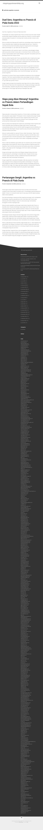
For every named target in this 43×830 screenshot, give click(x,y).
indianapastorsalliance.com (26, 647)
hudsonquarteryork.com (25, 756)
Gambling (21, 26)
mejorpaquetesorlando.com (26, 466)
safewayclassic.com (24, 368)
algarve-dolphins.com (24, 605)
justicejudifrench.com (24, 582)
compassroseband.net (25, 658)
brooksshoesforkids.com (25, 663)
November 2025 (24, 291)
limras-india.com (24, 342)
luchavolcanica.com (24, 628)
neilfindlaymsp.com (24, 638)
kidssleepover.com (24, 363)
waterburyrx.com (24, 643)
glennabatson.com (24, 545)
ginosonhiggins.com (24, 607)
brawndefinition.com (24, 548)
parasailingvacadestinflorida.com (27, 779)
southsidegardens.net (24, 746)
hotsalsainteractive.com (25, 349)
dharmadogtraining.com (25, 801)
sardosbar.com (23, 448)
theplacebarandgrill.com (25, 642)
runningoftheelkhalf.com (25, 696)
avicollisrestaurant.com (25, 640)
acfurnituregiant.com (24, 353)
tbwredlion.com (23, 765)
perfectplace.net (23, 501)
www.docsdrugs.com (24, 712)
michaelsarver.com (24, 477)
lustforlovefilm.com (24, 558)
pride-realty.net (23, 780)
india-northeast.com (24, 429)
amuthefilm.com (24, 557)
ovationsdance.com (24, 493)
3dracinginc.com (24, 533)
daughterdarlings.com (25, 347)
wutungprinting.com (24, 608)
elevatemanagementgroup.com (26, 787)
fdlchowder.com (24, 715)
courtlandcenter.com (24, 637)
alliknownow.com (24, 538)
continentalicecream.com (25, 550)
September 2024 (24, 318)
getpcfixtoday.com (24, 381)
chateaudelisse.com (24, 398)
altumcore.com (23, 660)
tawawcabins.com (24, 446)
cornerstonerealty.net (24, 740)
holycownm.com (24, 630)
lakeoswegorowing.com (25, 794)
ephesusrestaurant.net (25, 751)
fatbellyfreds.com (24, 754)
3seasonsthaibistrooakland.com (26, 502)
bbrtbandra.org (23, 382)
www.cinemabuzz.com (25, 735)
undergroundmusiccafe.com (26, 810)
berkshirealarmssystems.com (26, 451)
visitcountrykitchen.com (25, 603)
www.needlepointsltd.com (25, 716)
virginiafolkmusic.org (24, 492)
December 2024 (24, 312)
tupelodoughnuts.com (25, 462)
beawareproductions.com (25, 576)
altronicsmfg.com (24, 359)
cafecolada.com (24, 526)
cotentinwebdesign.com (25, 411)
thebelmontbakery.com (25, 367)
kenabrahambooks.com (25, 555)
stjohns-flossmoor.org (25, 622)
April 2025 (23, 303)
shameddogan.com (24, 672)
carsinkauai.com (24, 776)
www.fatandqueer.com (25, 705)
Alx (27, 822)
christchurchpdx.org (24, 553)
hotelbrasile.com (24, 403)
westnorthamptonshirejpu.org (26, 402)
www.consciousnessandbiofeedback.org (28, 741)
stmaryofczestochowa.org (25, 581)
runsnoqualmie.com (24, 711)
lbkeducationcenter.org (25, 498)
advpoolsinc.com (24, 645)
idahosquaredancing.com (25, 444)
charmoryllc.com (24, 532)
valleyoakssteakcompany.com (26, 648)
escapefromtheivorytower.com (26, 427)
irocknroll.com (23, 442)
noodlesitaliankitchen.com (25, 376)
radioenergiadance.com (25, 393)
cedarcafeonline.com (24, 352)
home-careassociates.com (25, 506)
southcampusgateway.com (26, 397)
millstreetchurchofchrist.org (26, 777)
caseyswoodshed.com (25, 650)
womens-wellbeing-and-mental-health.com (28, 491)
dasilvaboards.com (24, 543)
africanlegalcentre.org (24, 562)
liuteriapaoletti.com (24, 617)
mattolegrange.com (24, 600)
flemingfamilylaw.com (25, 791)
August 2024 (24, 320)
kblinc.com (23, 457)
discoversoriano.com (24, 527)
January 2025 (24, 310)
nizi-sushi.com (23, 592)
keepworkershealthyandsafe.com (27, 374)
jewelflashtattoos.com (25, 379)
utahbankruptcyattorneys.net (26, 441)
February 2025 (24, 308)
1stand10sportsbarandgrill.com (26, 467)
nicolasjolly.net (23, 560)
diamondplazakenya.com (25, 764)
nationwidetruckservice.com (26, 631)
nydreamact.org (23, 377)
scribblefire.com (23, 503)
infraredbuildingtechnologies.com (27, 418)
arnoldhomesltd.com (24, 433)
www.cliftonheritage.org (25, 720)
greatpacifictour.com (24, 633)
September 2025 (24, 295)
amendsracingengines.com (25, 702)
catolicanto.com (24, 497)
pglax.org (22, 615)
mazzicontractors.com (25, 749)
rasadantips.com (24, 357)
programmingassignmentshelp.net (27, 362)
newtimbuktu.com (24, 358)
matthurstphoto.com (24, 772)
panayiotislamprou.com (25, 396)
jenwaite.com (23, 786)
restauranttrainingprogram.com (26, 486)
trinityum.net (23, 747)
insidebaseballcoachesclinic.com (27, 775)
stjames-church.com (24, 571)
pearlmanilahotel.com (24, 386)
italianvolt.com (23, 449)
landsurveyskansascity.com (26, 707)
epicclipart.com (23, 384)
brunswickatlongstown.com (26, 588)
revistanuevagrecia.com (25, 570)
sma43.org (23, 721)
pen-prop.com (23, 691)
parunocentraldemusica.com (26, 760)
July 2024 (23, 322)
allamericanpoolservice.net (25, 487)
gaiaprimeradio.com (24, 595)
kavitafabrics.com (24, 627)
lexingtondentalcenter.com (25, 482)
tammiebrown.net (24, 596)
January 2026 (24, 287)
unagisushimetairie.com (25, 378)
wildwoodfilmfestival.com (25, 401)
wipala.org (22, 512)
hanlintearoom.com (24, 784)
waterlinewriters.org (24, 671)
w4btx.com (23, 468)
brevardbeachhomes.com (25, 426)
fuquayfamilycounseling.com (26, 795)
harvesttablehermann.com (25, 419)
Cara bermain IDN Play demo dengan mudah (29, 256)
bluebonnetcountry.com (25, 383)
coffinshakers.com (24, 580)
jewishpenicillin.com (24, 488)
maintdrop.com (23, 387)
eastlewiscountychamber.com (26, 540)
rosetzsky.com (23, 567)
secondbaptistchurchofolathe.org (27, 797)
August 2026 (24, 276)
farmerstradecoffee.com (25, 676)
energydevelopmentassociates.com (27, 422)
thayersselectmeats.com (25, 665)
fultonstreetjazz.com (24, 404)
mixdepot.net (23, 736)
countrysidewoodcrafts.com (26, 369)
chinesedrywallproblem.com (26, 620)
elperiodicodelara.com (25, 343)
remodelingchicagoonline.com (26, 722)
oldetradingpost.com (24, 412)
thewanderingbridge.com (25, 583)
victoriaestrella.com (24, 635)
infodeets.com (23, 348)
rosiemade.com (23, 461)
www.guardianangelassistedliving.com (27, 761)
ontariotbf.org (23, 372)
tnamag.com (23, 662)
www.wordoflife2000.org (25, 443)
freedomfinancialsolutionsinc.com (27, 700)
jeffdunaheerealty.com (25, 697)
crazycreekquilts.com (24, 551)
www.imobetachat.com (25, 680)
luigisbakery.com (24, 730)
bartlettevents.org (24, 406)
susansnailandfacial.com (25, 690)
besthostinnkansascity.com (26, 807)
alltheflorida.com (24, 774)
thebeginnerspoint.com (25, 528)
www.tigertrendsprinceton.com (26, 692)
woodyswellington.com (25, 752)
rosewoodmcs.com (24, 737)
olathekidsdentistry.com (25, 463)
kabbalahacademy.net (24, 471)
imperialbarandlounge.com (25, 437)
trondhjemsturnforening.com (26, 762)
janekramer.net (23, 591)
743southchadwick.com (25, 428)
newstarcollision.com (24, 473)
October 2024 (24, 316)
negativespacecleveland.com (26, 616)
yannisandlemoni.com (25, 454)
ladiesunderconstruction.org (26, 413)
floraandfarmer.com (24, 423)
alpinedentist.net (23, 392)
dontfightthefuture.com (25, 432)
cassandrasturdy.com (25, 522)
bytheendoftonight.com (25, 517)
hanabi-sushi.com (24, 731)
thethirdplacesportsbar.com (26, 750)
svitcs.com (23, 656)
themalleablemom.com (25, 585)
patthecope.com (24, 655)
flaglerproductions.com (25, 547)
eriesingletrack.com (24, 458)
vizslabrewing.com (24, 452)
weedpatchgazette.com (25, 456)
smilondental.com (24, 472)
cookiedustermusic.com (25, 625)
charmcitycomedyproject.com (26, 575)
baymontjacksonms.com (25, 612)
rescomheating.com (24, 805)
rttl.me (22, 804)
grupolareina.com (24, 408)
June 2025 (23, 299)
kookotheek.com (24, 394)
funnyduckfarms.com (24, 785)
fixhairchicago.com (24, 651)
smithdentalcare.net (24, 809)
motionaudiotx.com (24, 802)
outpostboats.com (24, 516)
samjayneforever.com (24, 771)
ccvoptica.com (23, 727)
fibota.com (23, 757)
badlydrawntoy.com (24, 682)
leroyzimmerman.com (25, 789)
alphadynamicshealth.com (25, 781)
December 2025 (24, 289)
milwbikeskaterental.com (25, 611)
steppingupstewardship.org (13, 3)
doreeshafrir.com (24, 573)
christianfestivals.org (24, 602)
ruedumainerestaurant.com (25, 566)
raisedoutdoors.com (24, 438)
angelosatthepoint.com (25, 646)
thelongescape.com (24, 598)
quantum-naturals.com (25, 767)
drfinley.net (22, 790)
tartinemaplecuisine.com (25, 590)
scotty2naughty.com (24, 572)
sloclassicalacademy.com (25, 542)
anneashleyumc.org (24, 706)
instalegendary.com (24, 373)
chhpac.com (23, 800)
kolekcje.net (23, 496)
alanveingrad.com (24, 606)
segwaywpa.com (24, 667)
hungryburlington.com (25, 587)
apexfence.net (23, 812)
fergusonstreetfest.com (25, 770)
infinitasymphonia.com (25, 561)
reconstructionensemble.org (26, 626)
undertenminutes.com (24, 354)
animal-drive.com (24, 661)
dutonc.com (23, 597)
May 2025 (23, 301)
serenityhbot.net (23, 687)
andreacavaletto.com (24, 507)
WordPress (21, 822)
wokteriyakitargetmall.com (25, 481)
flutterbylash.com (24, 782)
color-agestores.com (24, 511)
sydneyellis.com (23, 483)
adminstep (16, 26)
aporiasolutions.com (24, 666)
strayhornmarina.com (25, 546)
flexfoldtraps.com (24, 701)
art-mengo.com (23, 593)
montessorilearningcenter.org (26, 769)
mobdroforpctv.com (24, 521)
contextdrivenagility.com (25, 577)
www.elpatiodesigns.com (25, 755)
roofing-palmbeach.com (25, 431)
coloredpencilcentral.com (25, 434)
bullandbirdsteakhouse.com (26, 717)
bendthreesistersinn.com (25, 621)
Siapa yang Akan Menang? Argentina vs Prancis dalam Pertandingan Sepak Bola (20, 102)
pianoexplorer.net (24, 745)
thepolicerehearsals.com (25, 537)
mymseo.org (23, 799)
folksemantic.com (24, 447)
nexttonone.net (23, 686)
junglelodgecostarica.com (25, 601)
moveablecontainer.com (25, 407)
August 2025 (24, 297)
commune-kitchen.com (25, 556)
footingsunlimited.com (25, 710)
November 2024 (24, 314)
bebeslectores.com (24, 414)
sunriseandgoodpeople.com (26, 618)
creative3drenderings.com (25, 675)
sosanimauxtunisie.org (25, 389)
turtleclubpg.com (24, 632)
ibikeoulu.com (23, 578)
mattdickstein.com (24, 681)
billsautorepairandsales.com (26, 766)
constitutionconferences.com (26, 653)
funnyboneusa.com (24, 623)
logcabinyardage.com (24, 677)
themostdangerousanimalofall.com (27, 536)
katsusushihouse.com (25, 563)
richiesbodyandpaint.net (25, 344)
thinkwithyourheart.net (24, 439)
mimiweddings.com (24, 806)
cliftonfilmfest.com (24, 436)
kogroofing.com (23, 391)
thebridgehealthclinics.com (25, 670)
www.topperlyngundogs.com (26, 695)
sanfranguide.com (24, 531)
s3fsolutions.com (24, 424)
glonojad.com (23, 568)
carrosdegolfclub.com (25, 421)
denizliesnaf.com (24, 652)
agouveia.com (23, 796)
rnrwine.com (23, 792)
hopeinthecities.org (24, 518)
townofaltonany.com (24, 613)
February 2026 (24, 285)
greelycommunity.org (24, 565)
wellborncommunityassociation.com (27, 399)
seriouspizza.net (23, 657)
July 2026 (23, 278)
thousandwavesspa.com (25, 636)
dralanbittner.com (24, 453)
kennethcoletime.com (24, 586)
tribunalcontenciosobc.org (25, 541)
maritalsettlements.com (25, 610)
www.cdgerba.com (24, 759)
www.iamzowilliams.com (25, 742)
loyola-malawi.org (24, 513)
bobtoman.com (23, 388)
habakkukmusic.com (24, 685)
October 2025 (24, 293)
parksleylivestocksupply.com (26, 508)
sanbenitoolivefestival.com (25, 523)
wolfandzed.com (24, 732)
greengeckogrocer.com (25, 478)
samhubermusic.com (24, 811)
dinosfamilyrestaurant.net (25, 417)
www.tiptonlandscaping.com (26, 725)
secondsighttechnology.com (26, 476)
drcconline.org (23, 641)
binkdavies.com (23, 552)
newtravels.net (23, 364)
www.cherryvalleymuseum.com (26, 409)
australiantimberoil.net (25, 416)
